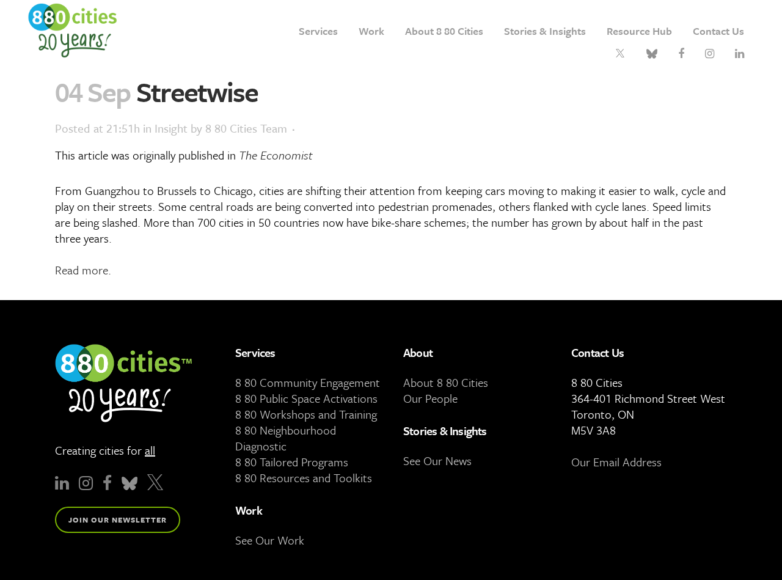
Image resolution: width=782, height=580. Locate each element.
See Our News (437, 460)
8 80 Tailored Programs (291, 461)
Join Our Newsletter (117, 519)
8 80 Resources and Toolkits (303, 477)
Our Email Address (616, 461)
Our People (430, 398)
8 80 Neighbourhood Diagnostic (285, 438)
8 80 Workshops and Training (306, 414)
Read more (81, 270)
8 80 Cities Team (246, 128)
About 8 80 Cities (445, 382)
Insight (171, 128)
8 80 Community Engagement (307, 382)
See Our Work (269, 540)
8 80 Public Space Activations (306, 398)
